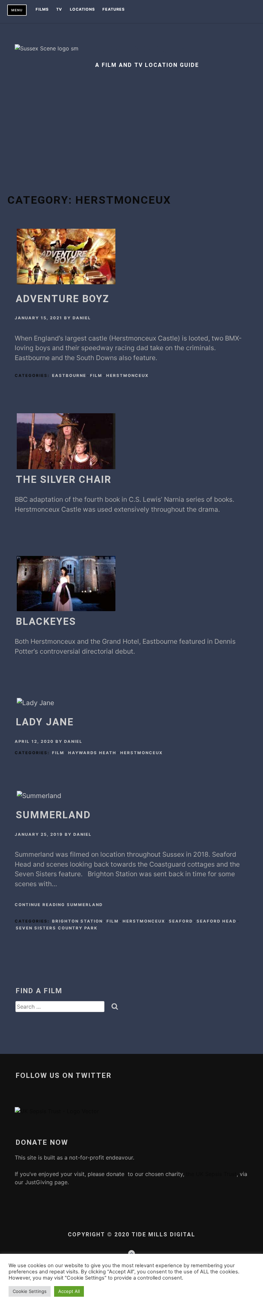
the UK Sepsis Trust (210, 1174)
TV (59, 10)
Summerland (53, 815)
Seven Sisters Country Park (57, 928)
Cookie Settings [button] (30, 1291)
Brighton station (77, 921)
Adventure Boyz (62, 299)
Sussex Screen (142, 49)
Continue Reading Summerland (59, 904)
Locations (82, 10)
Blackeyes (46, 621)
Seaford (181, 921)
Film (96, 375)
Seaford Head (216, 921)
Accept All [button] (69, 1291)
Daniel (82, 318)
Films (42, 10)
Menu (17, 10)
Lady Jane (45, 722)
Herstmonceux (127, 375)
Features (113, 10)
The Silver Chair (63, 479)
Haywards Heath (92, 752)
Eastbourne (69, 375)
